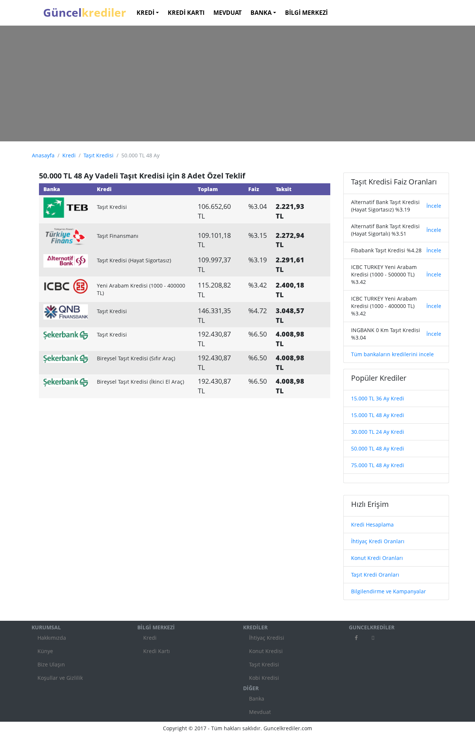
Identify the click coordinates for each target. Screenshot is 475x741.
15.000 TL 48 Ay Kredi (377, 415)
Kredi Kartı (156, 651)
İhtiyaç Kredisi (266, 637)
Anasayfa (43, 155)
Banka (256, 698)
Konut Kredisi (266, 651)
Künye (45, 651)
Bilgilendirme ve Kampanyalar (388, 591)
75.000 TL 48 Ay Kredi (377, 465)
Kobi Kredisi (264, 677)
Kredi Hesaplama (372, 524)
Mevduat (260, 711)
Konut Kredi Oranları (377, 557)
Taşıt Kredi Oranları (375, 574)
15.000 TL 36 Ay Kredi (377, 398)
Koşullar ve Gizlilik (60, 677)
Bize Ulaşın (51, 664)
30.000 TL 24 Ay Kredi (377, 431)
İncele (433, 205)
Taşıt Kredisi (98, 155)
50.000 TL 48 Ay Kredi (377, 448)
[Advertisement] (237, 83)
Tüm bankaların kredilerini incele (392, 354)
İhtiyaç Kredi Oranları (377, 541)
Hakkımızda (51, 637)
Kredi (69, 155)
